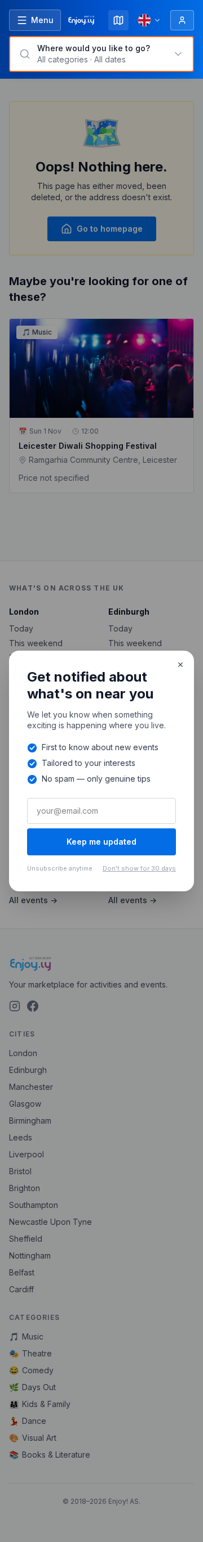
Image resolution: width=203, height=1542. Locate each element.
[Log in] (182, 20)
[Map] (118, 20)
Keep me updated (101, 841)
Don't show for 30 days (139, 868)
